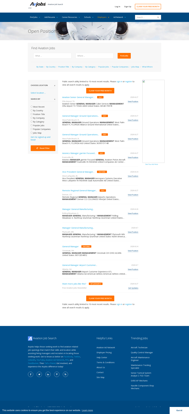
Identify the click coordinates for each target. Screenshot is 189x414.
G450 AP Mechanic (139, 380)
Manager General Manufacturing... (78, 209)
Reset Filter (45, 148)
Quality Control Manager (142, 352)
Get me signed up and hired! (40, 138)
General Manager (70, 246)
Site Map (100, 377)
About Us (101, 367)
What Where (147, 66)
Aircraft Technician (139, 347)
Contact (100, 372)
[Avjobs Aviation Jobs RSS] (65, 374)
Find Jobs (33, 17)
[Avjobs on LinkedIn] (48, 374)
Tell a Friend (50, 363)
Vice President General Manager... (78, 171)
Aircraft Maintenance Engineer (140, 358)
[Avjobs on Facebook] (30, 374)
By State (40, 66)
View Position (133, 101)
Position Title (63, 66)
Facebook (68, 356)
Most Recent (39, 106)
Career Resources (69, 17)
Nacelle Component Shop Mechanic (142, 387)
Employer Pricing (104, 352)
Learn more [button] (87, 410)
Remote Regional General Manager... (79, 190)
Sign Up (127, 6)
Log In (117, 6)
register (128, 81)
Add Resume (49, 17)
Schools (87, 17)
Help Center (102, 357)
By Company (77, 66)
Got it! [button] (179, 410)
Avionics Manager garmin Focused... (79, 153)
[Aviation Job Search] (38, 4)
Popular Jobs (103, 66)
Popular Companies (120, 66)
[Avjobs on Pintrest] (56, 374)
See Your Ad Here (151, 164)
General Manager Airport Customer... (79, 265)
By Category (90, 66)
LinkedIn (31, 360)
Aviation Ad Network (55, 360)
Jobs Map (135, 66)
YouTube (41, 360)
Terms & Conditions (106, 362)
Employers (102, 17)
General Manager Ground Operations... (80, 115)
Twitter (77, 356)
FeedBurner (33, 363)
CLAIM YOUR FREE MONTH (148, 6)
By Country (50, 66)
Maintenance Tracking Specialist (141, 366)
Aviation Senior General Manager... (78, 97)
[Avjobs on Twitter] (39, 374)
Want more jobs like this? (74, 283)
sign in (119, 81)
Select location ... (38, 92)
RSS (67, 360)
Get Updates (133, 288)
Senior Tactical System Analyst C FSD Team (141, 374)
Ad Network (118, 17)
